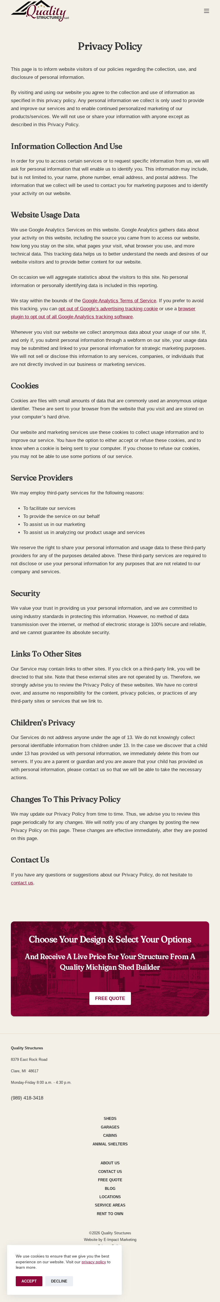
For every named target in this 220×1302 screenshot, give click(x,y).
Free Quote (110, 998)
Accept (29, 1281)
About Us (110, 1163)
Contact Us (110, 1172)
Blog (110, 1188)
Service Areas (110, 1205)
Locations (110, 1197)
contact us (22, 883)
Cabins (110, 1135)
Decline (59, 1281)
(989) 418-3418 (27, 1098)
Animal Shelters (110, 1144)
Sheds (110, 1118)
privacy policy (94, 1262)
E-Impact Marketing (120, 1239)
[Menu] (206, 10)
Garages (110, 1127)
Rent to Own (110, 1214)
